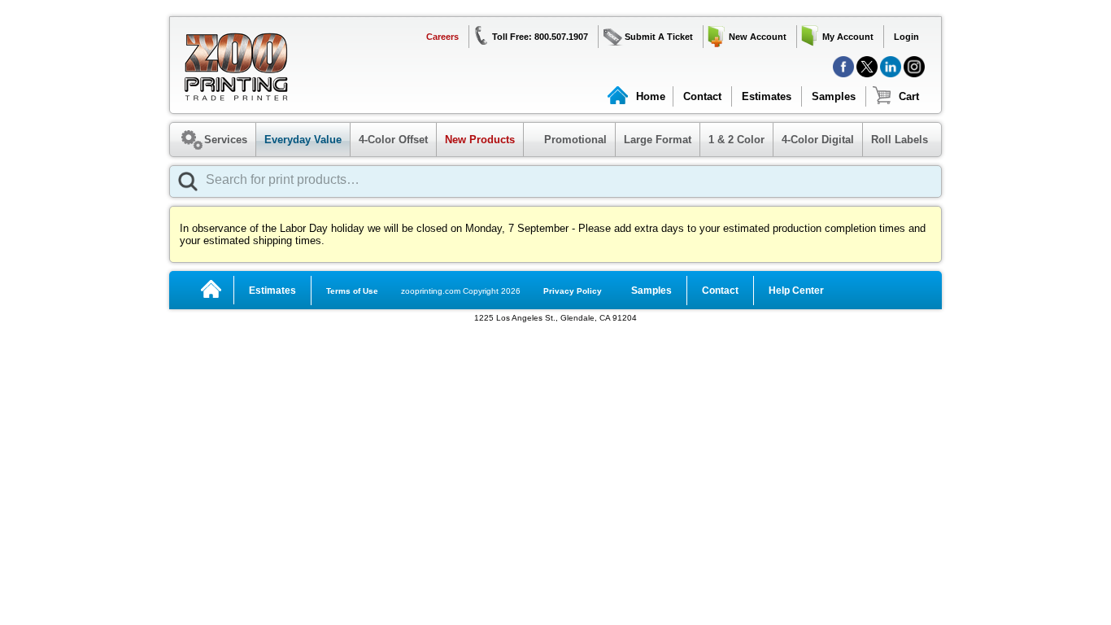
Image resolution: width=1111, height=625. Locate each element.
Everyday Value (303, 139)
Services (225, 139)
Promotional (567, 139)
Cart (909, 96)
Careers (442, 37)
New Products (480, 139)
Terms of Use (352, 290)
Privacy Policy (572, 290)
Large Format (657, 139)
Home (650, 96)
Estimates (766, 96)
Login (906, 37)
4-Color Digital (818, 139)
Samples (834, 96)
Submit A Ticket (659, 37)
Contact (702, 96)
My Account (848, 37)
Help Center (796, 290)
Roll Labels (899, 139)
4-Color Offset (393, 139)
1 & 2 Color (736, 139)
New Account (757, 37)
